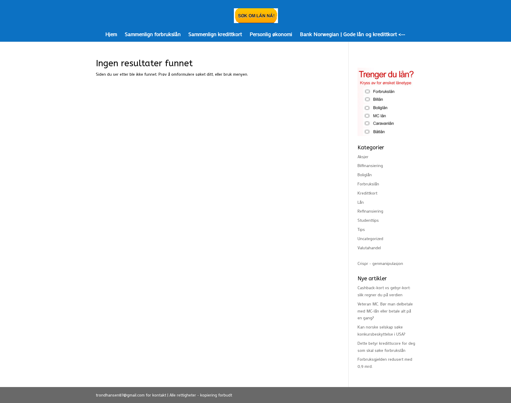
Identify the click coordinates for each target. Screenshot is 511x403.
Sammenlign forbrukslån (153, 35)
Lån (361, 202)
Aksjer (363, 156)
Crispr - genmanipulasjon (380, 263)
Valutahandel (369, 247)
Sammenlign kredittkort (215, 35)
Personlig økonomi (271, 35)
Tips (361, 229)
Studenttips (368, 220)
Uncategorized (370, 238)
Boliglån (365, 174)
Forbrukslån (368, 184)
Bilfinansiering (370, 165)
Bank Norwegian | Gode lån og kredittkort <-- (352, 35)
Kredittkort (367, 193)
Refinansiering (370, 211)
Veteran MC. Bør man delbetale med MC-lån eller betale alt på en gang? (385, 311)
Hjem (111, 35)
